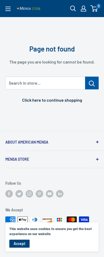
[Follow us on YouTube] (49, 193)
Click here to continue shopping (52, 99)
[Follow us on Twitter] (19, 193)
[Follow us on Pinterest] (39, 193)
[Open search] (73, 8)
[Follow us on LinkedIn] (59, 193)
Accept (19, 243)
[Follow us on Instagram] (29, 193)
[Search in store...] (92, 83)
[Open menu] (8, 9)
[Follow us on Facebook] (9, 193)
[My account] (83, 8)
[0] (94, 8)
